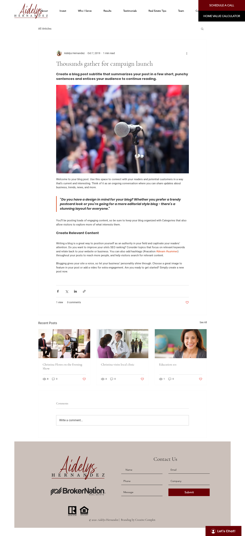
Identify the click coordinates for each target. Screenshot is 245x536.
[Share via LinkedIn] (75, 291)
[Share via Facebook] (58, 291)
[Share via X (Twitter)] (66, 291)
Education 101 (167, 364)
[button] (221, 16)
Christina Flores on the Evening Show (62, 366)
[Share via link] (84, 291)
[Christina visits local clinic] (123, 343)
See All (203, 322)
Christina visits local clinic (117, 364)
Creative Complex (145, 520)
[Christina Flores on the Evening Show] (64, 343)
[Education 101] (181, 343)
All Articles (44, 28)
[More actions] (187, 53)
